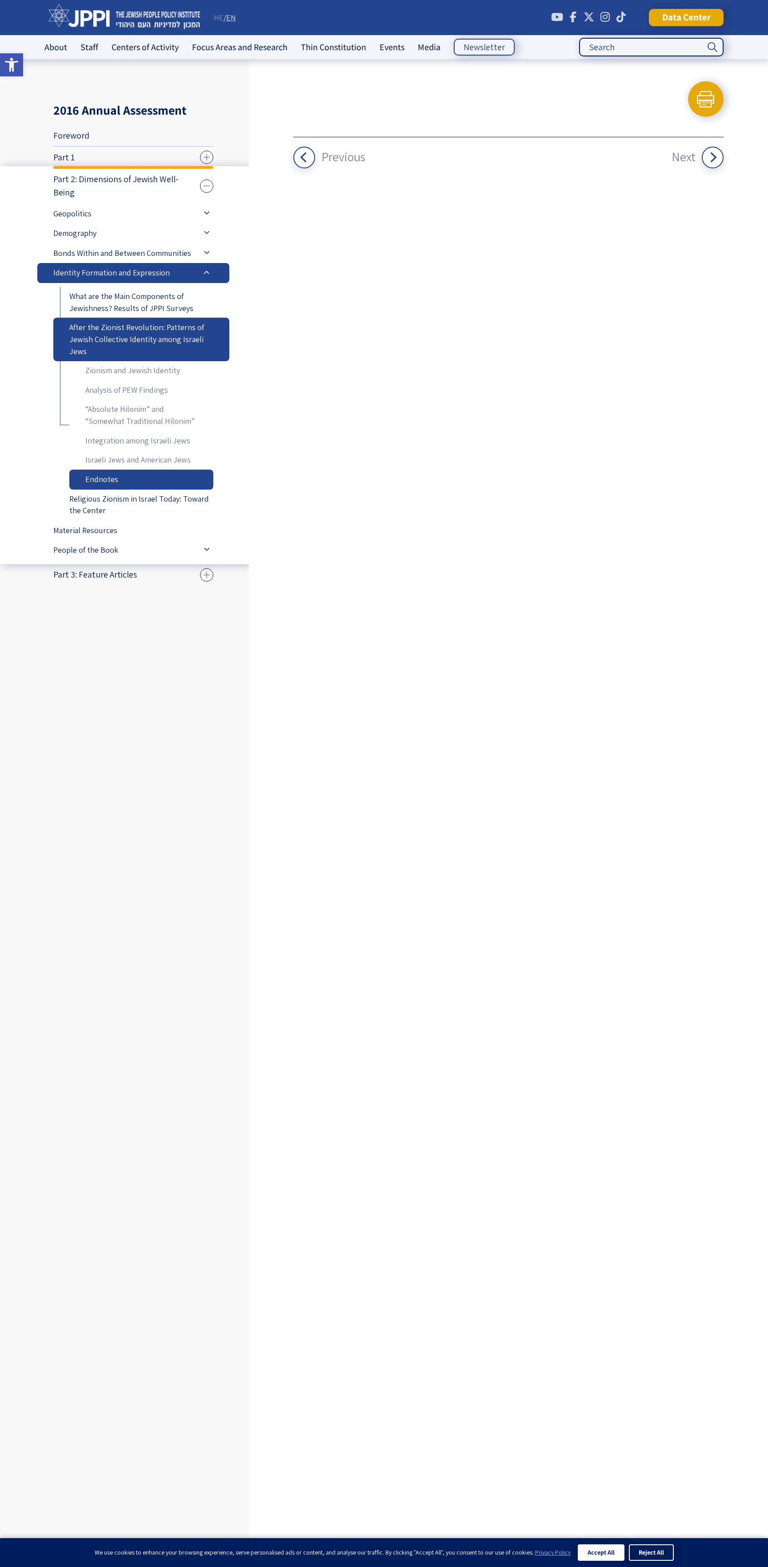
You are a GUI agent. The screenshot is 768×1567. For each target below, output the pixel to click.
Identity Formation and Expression (111, 272)
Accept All (601, 1552)
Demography (74, 233)
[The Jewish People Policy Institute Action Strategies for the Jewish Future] (124, 17)
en (231, 17)
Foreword (71, 135)
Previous (343, 156)
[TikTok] (621, 17)
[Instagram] (605, 17)
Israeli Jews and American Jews (138, 460)
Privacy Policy (553, 1552)
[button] (11, 64)
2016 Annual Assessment (120, 110)
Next (684, 156)
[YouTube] (557, 17)
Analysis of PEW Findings (126, 390)
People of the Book (85, 550)
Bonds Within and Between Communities (122, 253)
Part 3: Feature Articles (95, 574)
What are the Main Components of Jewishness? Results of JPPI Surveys (131, 302)
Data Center (686, 17)
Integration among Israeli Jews (137, 440)
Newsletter (484, 47)
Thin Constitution (333, 47)
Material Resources (85, 530)
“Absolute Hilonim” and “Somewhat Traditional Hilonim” (140, 415)
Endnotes (101, 479)
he (219, 17)
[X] (589, 17)
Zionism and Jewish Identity (132, 370)
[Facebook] (573, 17)
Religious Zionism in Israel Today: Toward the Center (139, 505)
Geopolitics (72, 213)
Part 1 (64, 157)
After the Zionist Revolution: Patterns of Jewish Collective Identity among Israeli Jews (136, 339)
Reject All (651, 1552)
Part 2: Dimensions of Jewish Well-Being (116, 185)
